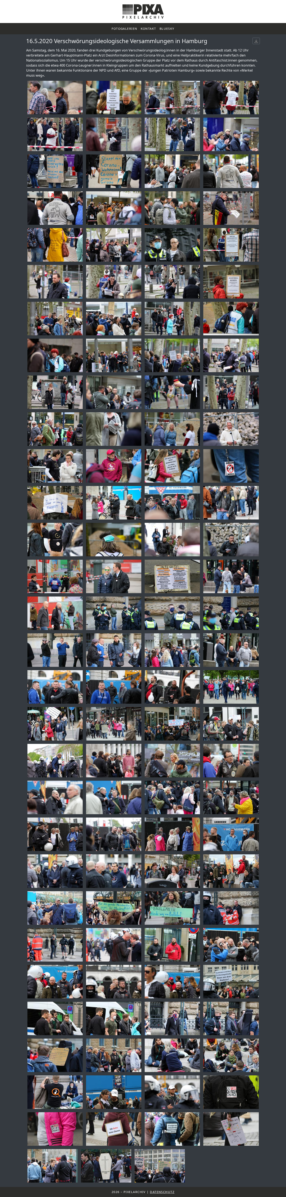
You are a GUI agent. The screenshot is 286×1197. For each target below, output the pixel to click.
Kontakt (148, 29)
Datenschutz (162, 1192)
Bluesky (167, 29)
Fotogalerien (124, 29)
